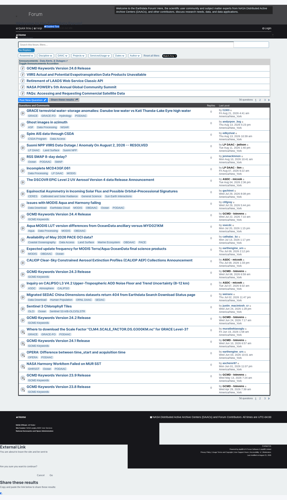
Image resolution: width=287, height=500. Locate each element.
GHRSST (33, 368)
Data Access (57, 138)
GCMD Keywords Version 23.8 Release (59, 387)
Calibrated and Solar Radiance (59, 196)
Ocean (32, 161)
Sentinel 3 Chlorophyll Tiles (49, 306)
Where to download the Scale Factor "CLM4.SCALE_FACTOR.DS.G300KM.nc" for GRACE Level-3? (107, 329)
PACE (142, 242)
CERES (32, 196)
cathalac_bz (230, 236)
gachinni (228, 190)
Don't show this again (25, 37)
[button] (260, 100)
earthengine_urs (233, 248)
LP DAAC (34, 150)
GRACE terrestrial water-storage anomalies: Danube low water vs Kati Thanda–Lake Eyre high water (109, 111)
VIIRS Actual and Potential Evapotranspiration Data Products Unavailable (86, 74)
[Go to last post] (231, 110)
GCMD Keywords (38, 219)
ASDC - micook (232, 179)
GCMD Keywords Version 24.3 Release (59, 272)
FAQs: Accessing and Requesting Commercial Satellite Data (76, 93)
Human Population (61, 299)
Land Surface (51, 150)
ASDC (32, 288)
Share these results (62, 99)
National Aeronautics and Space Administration (34, 431)
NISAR (65, 127)
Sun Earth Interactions (118, 196)
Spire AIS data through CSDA (50, 134)
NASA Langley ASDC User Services (39, 428)
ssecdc (227, 225)
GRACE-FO (48, 115)
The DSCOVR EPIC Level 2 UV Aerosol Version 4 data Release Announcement (90, 180)
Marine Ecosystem (109, 242)
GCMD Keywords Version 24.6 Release (59, 68)
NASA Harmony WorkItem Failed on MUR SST (64, 364)
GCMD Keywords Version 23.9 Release (59, 375)
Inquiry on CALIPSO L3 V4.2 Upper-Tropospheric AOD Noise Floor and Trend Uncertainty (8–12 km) (108, 283)
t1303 (226, 110)
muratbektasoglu (233, 328)
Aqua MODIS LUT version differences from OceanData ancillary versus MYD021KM (95, 226)
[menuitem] (196, 417)
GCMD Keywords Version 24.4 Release (59, 214)
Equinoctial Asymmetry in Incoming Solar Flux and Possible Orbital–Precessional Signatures (102, 191)
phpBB (241, 449)
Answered (25, 55)
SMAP (58, 161)
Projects (77, 55)
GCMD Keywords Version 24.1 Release (58, 341)
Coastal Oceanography (42, 242)
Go (51, 475)
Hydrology (65, 115)
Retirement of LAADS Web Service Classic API (65, 81)
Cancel (41, 475)
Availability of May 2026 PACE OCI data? (60, 237)
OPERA (33, 357)
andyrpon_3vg (232, 121)
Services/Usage (98, 55)
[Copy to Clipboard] (1, 493)
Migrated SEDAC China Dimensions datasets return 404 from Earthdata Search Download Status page (111, 295)
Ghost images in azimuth (47, 122)
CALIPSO (63, 288)
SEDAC (100, 299)
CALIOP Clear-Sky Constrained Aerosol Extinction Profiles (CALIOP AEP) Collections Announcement (110, 260)
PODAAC (81, 115)
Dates (118, 55)
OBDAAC (91, 207)
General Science (91, 196)
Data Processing (47, 127)
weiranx (228, 294)
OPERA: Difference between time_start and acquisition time (76, 352)
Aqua (31, 230)
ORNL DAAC (84, 299)
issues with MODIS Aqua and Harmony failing (64, 203)
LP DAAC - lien (232, 167)
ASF (30, 127)
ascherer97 (230, 363)
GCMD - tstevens (233, 213)
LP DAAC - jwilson (234, 144)
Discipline (44, 55)
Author (134, 55)
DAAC (61, 55)
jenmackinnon (232, 156)
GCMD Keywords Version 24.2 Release (59, 318)
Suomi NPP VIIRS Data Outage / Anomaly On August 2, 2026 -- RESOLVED (87, 145)
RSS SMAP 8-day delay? (47, 157)
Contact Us (266, 446)
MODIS (71, 173)
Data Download (37, 207)
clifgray (227, 202)
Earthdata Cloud (60, 207)
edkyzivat (229, 133)
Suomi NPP (70, 150)
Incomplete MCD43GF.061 (48, 168)
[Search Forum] (267, 43)
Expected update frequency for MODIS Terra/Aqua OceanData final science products (96, 249)
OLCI (31, 311)
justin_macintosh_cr (236, 305)
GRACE (33, 115)
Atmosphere (46, 288)
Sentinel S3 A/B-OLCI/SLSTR (67, 311)
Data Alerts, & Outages (52, 61)
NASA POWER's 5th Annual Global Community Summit (71, 87)
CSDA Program (37, 138)
